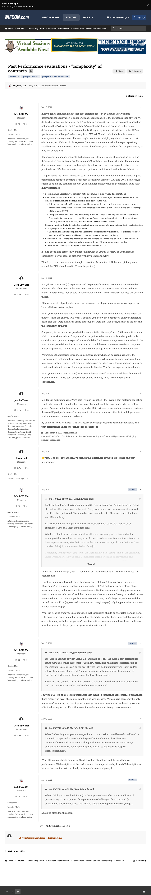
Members (22, 288)
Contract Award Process (54, 85)
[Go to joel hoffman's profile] (21, 394)
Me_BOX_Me (19, 85)
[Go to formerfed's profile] (21, 452)
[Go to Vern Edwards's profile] (21, 278)
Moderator (50, 826)
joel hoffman (21, 400)
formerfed (21, 458)
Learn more (5, 5)
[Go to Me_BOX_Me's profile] (9, 85)
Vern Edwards (21, 284)
